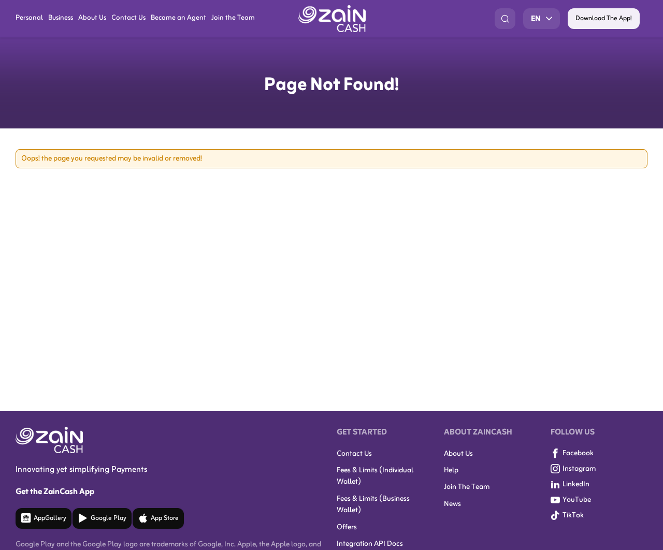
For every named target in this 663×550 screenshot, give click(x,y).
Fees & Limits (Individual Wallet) (375, 476)
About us (458, 453)
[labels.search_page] (505, 18)
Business (60, 18)
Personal (29, 18)
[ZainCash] (332, 18)
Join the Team (233, 18)
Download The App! (603, 18)
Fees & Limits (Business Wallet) (373, 505)
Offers (347, 527)
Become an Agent (178, 18)
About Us (92, 18)
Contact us (354, 453)
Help (451, 470)
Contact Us (128, 18)
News (452, 504)
